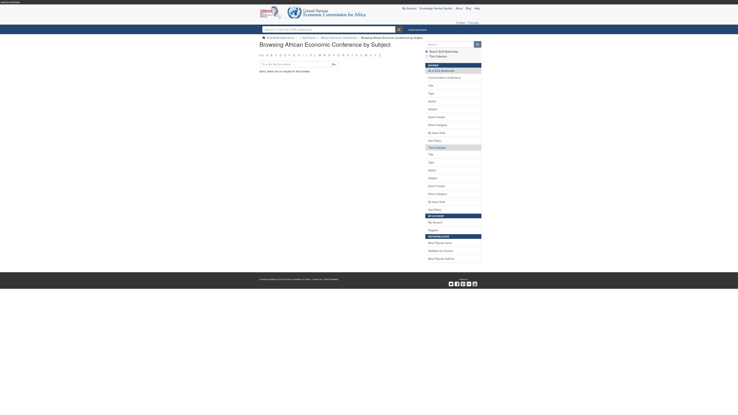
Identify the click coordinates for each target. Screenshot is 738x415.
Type (431, 93)
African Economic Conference (339, 38)
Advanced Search (417, 29)
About (459, 8)
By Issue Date (436, 133)
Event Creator (436, 117)
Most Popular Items (440, 243)
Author (432, 101)
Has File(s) (434, 141)
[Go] (399, 29)
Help (477, 8)
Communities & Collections (444, 78)
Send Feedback (331, 279)
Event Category (437, 125)
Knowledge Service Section (436, 8)
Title (430, 85)
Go (334, 64)
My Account (435, 222)
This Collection (438, 56)
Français (473, 23)
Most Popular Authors (441, 259)
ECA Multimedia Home (280, 38)
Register (433, 230)
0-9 (261, 55)
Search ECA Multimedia (443, 51)
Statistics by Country (440, 251)
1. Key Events (307, 38)
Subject (432, 109)
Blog (468, 8)
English (460, 23)
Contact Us (317, 279)
